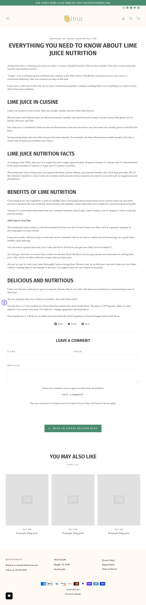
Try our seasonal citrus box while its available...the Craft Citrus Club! (42, 299)
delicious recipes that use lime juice (53, 257)
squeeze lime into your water (37, 247)
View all (73, 464)
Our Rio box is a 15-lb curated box (24, 305)
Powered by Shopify (73, 594)
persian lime (81, 38)
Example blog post (27, 533)
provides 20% (126, 172)
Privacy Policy (84, 403)
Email (78, 351)
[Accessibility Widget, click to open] (4, 302)
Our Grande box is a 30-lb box (22, 316)
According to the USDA (19, 162)
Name (11, 351)
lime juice (71, 38)
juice (64, 38)
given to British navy (44, 75)
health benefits (55, 38)
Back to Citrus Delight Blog (75, 428)
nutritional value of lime (24, 227)
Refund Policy (108, 564)
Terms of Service (102, 403)
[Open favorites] (9, 595)
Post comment (73, 394)
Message (13, 365)
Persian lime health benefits (108, 137)
